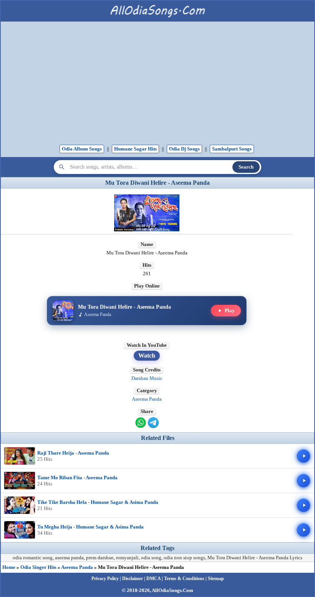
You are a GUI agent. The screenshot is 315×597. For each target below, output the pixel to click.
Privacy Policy (105, 578)
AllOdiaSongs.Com (172, 590)
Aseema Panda (147, 399)
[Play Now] (303, 456)
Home (8, 567)
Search (246, 167)
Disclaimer (132, 578)
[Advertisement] (157, 85)
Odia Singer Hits (38, 567)
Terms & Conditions (184, 578)
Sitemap (216, 578)
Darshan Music (146, 378)
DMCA (153, 578)
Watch (146, 355)
